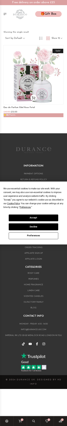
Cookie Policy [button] (13, 203)
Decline (33, 226)
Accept (33, 217)
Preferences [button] (25, 207)
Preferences (33, 235)
